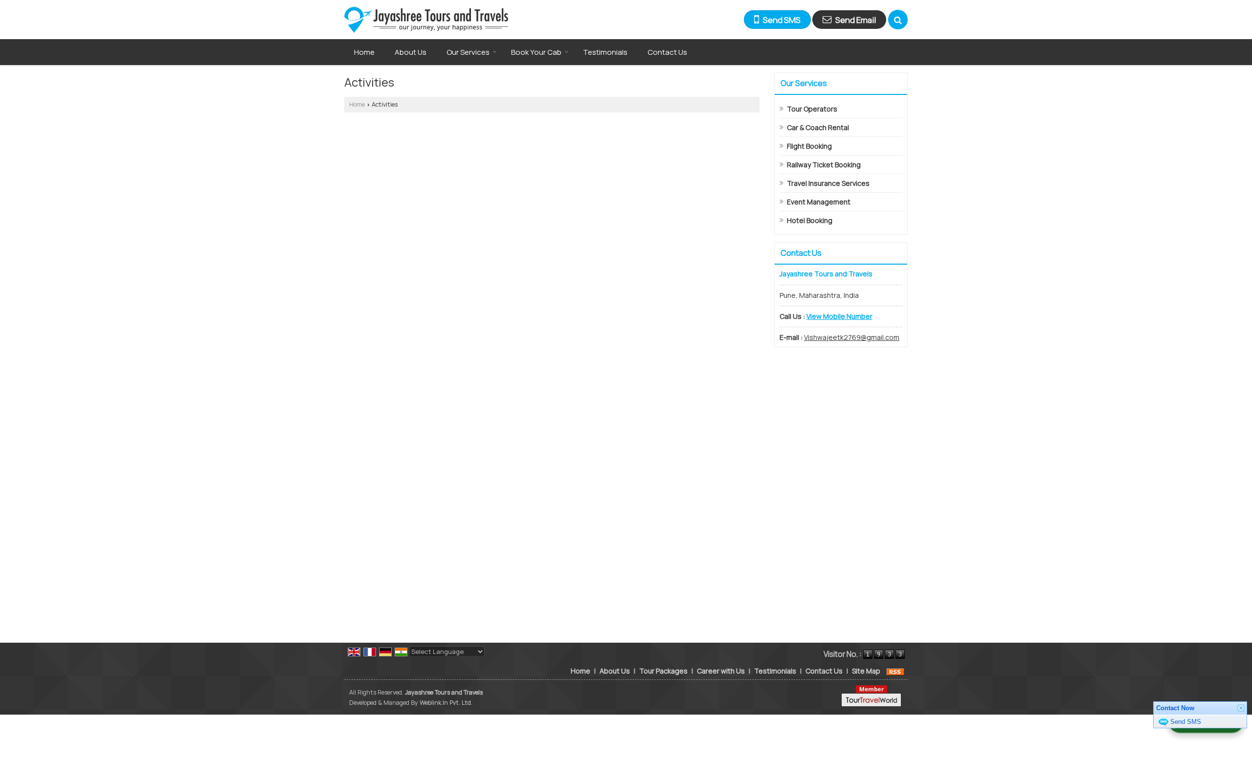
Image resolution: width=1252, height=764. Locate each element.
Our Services (468, 52)
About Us (410, 52)
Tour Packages (663, 670)
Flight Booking (809, 146)
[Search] (898, 19)
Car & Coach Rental (818, 127)
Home (364, 52)
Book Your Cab (536, 52)
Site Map (866, 670)
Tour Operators (812, 108)
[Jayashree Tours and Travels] (426, 19)
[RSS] (895, 670)
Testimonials (605, 52)
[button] (839, 316)
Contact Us (667, 52)
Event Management (818, 201)
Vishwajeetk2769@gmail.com (851, 337)
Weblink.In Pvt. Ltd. (446, 702)
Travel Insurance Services (828, 183)
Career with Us (721, 670)
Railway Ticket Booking (824, 164)
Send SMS (1185, 721)
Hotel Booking (809, 220)
